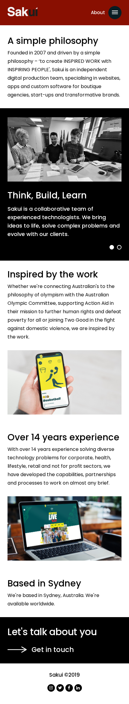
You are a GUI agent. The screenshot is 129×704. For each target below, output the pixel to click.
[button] (112, 247)
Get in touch (53, 649)
